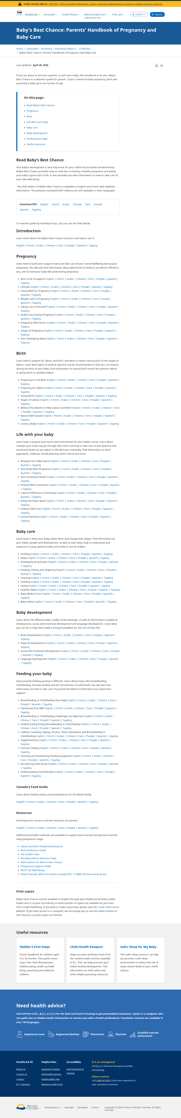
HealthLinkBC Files (50, 1079)
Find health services (51, 1074)
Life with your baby (37, 122)
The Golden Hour (30, 854)
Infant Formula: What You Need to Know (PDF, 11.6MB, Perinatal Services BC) (64, 874)
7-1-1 (53, 1013)
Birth (29, 116)
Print (156, 65)
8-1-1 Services (23, 1084)
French (55, 204)
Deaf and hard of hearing (75, 1071)
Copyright (69, 1107)
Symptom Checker (50, 1069)
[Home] (28, 12)
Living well (32, 48)
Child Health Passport (86, 947)
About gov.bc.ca (52, 1107)
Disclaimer (82, 1107)
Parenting (46, 48)
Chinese (77, 204)
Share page (161, 65)
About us (20, 1069)
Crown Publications (108, 907)
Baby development (37, 133)
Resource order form (52, 1084)
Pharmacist (97, 1034)
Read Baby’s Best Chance (41, 105)
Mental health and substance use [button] (94, 16)
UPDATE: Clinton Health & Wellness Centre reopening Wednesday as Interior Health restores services (105, 4)
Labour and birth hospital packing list (42, 846)
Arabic (66, 204)
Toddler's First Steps (35, 947)
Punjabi (98, 204)
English (44, 204)
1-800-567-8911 (103, 1080)
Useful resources (36, 144)
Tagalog (36, 209)
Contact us (21, 1074)
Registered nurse (34, 1034)
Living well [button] (49, 14)
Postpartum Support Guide (36, 866)
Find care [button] (117, 14)
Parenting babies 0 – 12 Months (72, 48)
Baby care (32, 127)
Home (19, 48)
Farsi (87, 204)
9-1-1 (98, 1066)
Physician (120, 1034)
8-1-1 (140, 14)
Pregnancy (32, 110)
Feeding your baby (37, 138)
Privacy (95, 1107)
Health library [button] (69, 14)
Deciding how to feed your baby (38, 858)
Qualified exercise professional (148, 1034)
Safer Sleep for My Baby (138, 947)
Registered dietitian (67, 1034)
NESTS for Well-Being (32, 870)
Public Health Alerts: (36, 4)
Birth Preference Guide (33, 850)
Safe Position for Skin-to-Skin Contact (42, 862)
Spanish (24, 209)
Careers (20, 1079)
